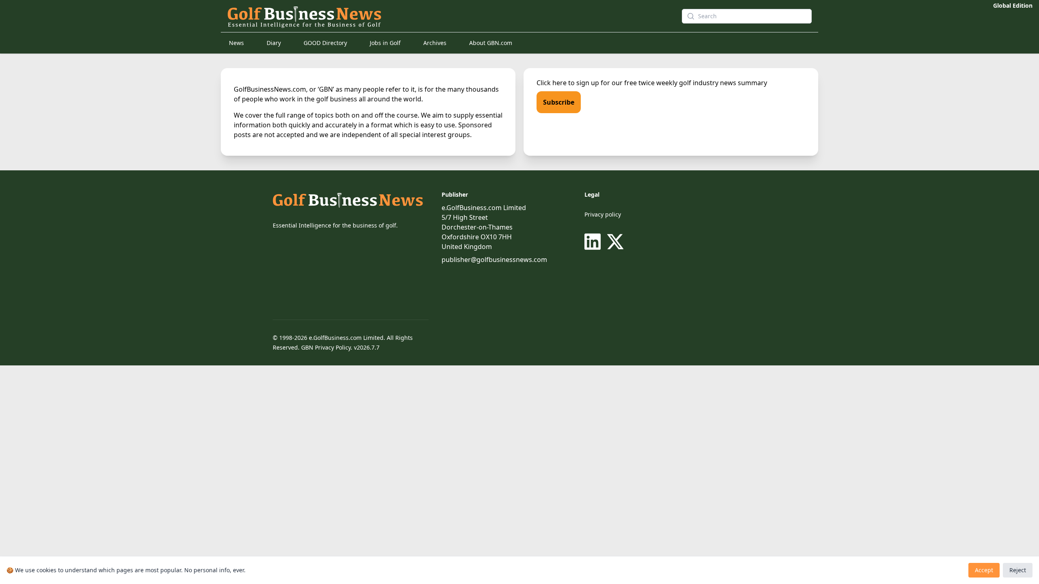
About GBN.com (490, 43)
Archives (434, 43)
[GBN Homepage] (440, 16)
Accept (984, 570)
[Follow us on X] (615, 241)
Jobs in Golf (385, 43)
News (236, 43)
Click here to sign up (568, 82)
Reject (1017, 570)
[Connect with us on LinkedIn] (594, 241)
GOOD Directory (325, 43)
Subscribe (558, 102)
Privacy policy (602, 214)
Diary (274, 43)
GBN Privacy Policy (326, 347)
